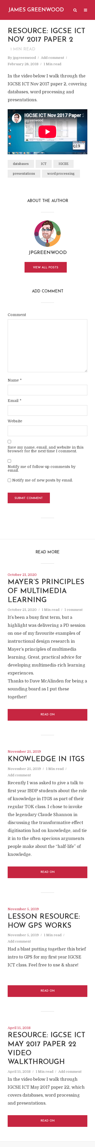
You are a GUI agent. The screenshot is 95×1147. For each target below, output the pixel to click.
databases (21, 164)
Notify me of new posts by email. (42, 480)
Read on (48, 714)
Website (15, 421)
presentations (24, 174)
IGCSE (63, 164)
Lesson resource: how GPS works (44, 921)
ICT (43, 164)
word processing (61, 174)
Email (14, 400)
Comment (17, 315)
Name (15, 380)
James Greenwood (36, 10)
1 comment (73, 610)
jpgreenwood (24, 58)
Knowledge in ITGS (46, 759)
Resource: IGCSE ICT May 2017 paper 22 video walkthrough (46, 1049)
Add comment (52, 58)
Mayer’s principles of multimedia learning (46, 591)
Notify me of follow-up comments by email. (41, 468)
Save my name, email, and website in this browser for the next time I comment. (46, 449)
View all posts (45, 267)
